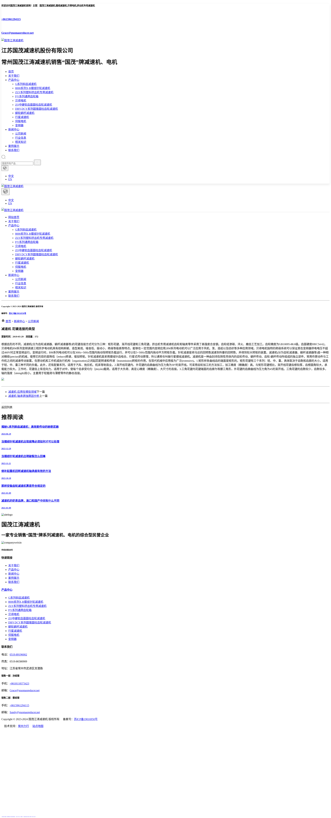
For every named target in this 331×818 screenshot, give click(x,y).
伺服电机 (20, 121)
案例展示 (13, 146)
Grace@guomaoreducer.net (24, 690)
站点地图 (37, 726)
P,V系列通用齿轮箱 (26, 96)
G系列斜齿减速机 (26, 84)
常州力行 (23, 726)
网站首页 (13, 217)
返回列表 (6, 407)
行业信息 (20, 137)
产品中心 (13, 79)
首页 (11, 71)
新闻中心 (13, 129)
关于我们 (13, 75)
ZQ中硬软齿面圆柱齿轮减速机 (33, 104)
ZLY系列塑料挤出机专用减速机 (34, 92)
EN (10, 179)
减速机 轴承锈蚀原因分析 (23, 395)
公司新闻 (20, 133)
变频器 (19, 125)
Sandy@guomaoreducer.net (25, 712)
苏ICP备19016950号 (17, 313)
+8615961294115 (19, 705)
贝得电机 (20, 100)
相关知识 (20, 141)
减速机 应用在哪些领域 (22, 391)
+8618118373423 (19, 683)
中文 (11, 176)
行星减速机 (22, 117)
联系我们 (13, 150)
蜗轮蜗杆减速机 (24, 112)
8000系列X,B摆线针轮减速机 (32, 88)
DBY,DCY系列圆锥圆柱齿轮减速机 (36, 108)
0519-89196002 (18, 654)
